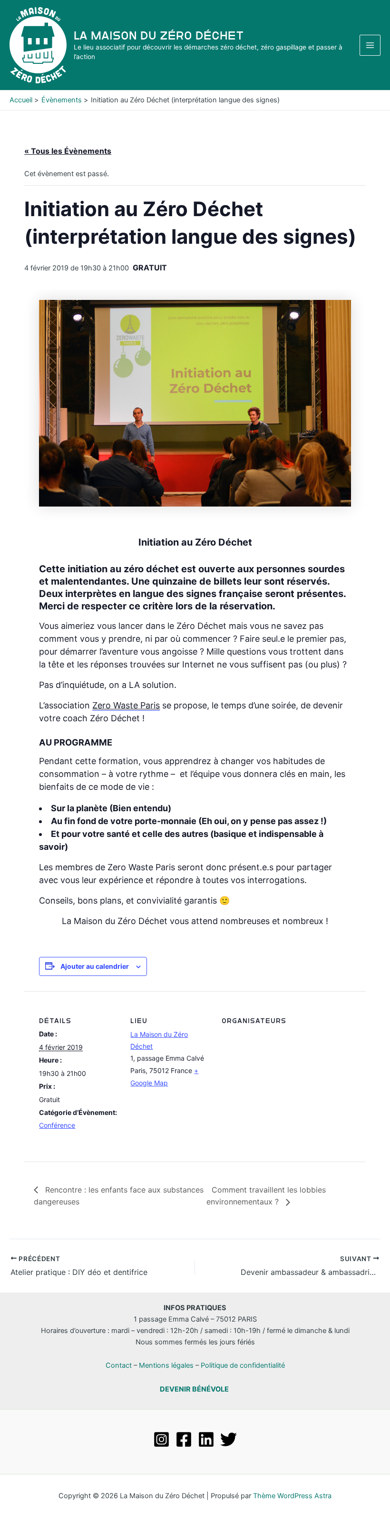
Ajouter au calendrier (94, 966)
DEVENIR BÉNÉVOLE (194, 1389)
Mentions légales (166, 1365)
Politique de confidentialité (243, 1365)
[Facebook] (184, 1439)
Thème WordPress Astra (292, 1496)
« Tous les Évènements (67, 151)
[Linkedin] (206, 1439)
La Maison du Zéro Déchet (159, 35)
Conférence (57, 1125)
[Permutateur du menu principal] (370, 45)
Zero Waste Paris (126, 705)
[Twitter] (228, 1439)
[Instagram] (161, 1439)
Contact (119, 1365)
